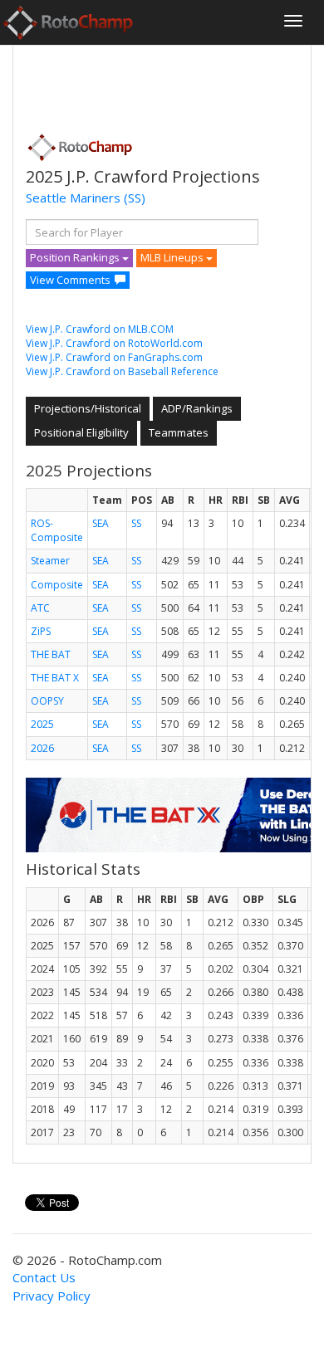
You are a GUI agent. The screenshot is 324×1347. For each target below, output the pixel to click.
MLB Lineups (173, 257)
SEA (100, 523)
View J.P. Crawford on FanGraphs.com (114, 357)
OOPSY (47, 701)
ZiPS (41, 631)
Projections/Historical (87, 408)
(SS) (134, 197)
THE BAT (51, 654)
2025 (42, 724)
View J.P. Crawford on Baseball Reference (122, 371)
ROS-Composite (57, 530)
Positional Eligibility (81, 432)
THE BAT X (55, 678)
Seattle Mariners (73, 197)
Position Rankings (76, 257)
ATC (40, 608)
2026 (42, 748)
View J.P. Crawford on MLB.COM (100, 329)
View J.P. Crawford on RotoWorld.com (114, 343)
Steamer (50, 561)
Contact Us (44, 1277)
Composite (57, 585)
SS (136, 523)
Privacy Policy (51, 1295)
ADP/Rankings (197, 408)
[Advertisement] (159, 83)
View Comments (70, 279)
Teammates (179, 432)
